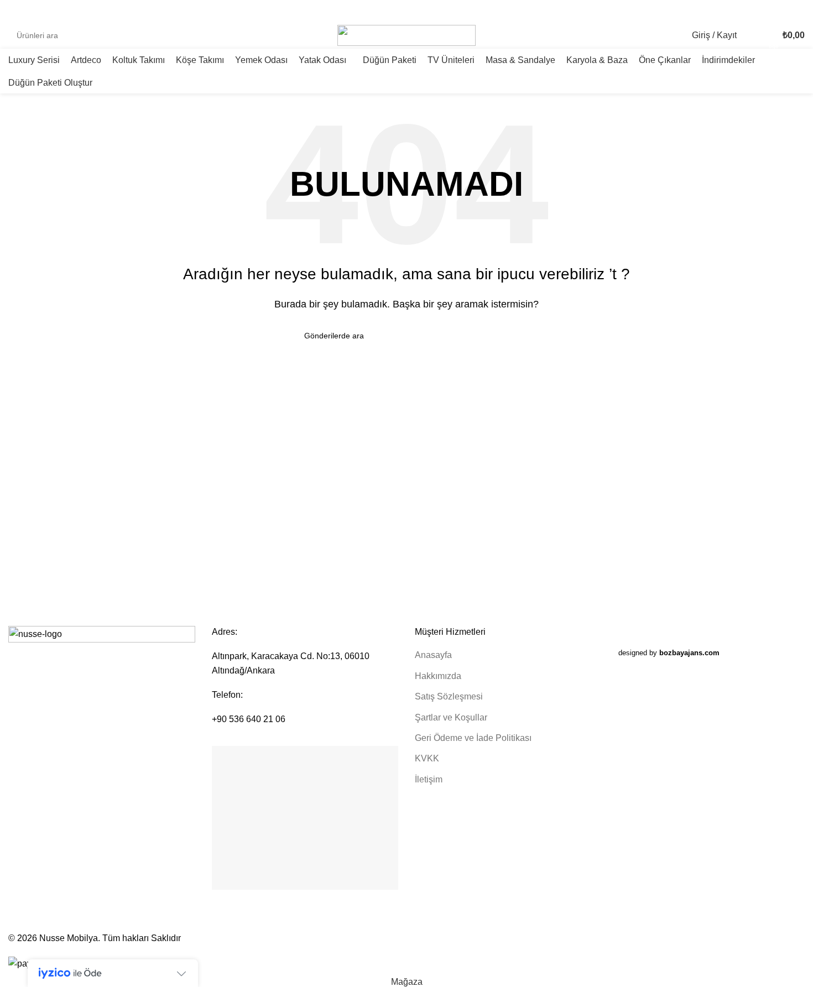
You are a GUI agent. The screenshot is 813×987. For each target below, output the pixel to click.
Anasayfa (433, 655)
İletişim (428, 779)
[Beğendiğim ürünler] (752, 35)
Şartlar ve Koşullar (451, 717)
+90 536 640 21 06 (248, 719)
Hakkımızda (438, 676)
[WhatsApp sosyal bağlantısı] (798, 11)
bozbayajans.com (689, 653)
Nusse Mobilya (68, 938)
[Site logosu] (406, 34)
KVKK (427, 758)
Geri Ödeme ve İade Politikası (473, 738)
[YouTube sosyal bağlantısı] (785, 11)
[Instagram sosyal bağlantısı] (773, 11)
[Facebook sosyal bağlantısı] (760, 11)
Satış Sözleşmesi (449, 696)
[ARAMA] (313, 35)
